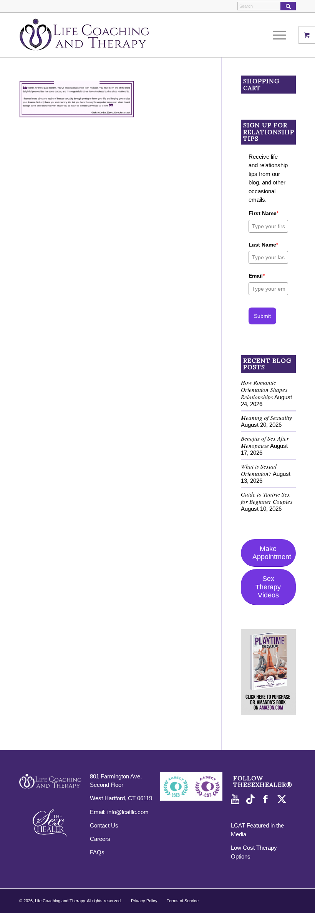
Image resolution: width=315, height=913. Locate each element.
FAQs (97, 852)
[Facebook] (267, 799)
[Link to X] (282, 799)
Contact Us (104, 825)
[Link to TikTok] (252, 799)
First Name (264, 213)
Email (257, 276)
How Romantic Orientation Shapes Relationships (264, 389)
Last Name (263, 245)
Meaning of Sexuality (266, 417)
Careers (100, 839)
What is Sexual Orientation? (259, 469)
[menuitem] (282, 35)
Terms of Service (183, 900)
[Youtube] (236, 799)
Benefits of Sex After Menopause (265, 441)
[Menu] (277, 35)
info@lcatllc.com (128, 812)
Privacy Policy (144, 900)
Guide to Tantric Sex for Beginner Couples (266, 497)
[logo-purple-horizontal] (84, 35)
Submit (262, 316)
